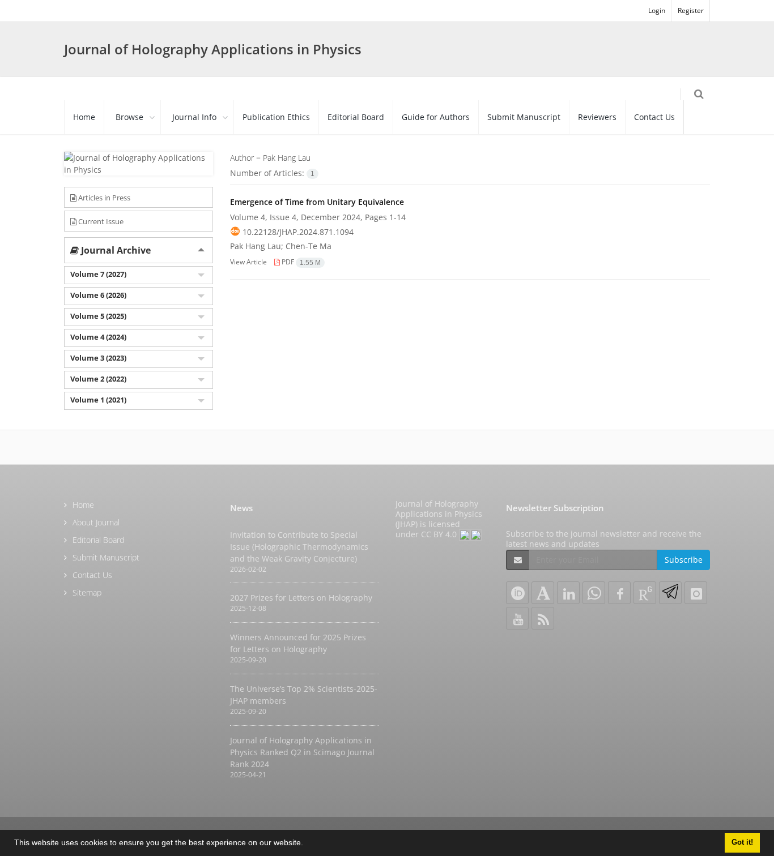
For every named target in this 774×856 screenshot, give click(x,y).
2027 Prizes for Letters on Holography (301, 597)
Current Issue (100, 221)
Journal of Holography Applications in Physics (213, 49)
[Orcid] (517, 592)
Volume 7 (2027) (98, 274)
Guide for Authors (436, 117)
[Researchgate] (644, 592)
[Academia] (542, 592)
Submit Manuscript (523, 117)
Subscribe (684, 559)
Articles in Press (103, 197)
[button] (307, 844)
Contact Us (654, 117)
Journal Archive (115, 250)
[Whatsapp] (593, 592)
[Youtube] (517, 618)
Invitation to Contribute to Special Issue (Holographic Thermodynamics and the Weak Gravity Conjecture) (299, 546)
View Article (248, 262)
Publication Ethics (276, 117)
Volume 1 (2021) (98, 400)
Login (656, 10)
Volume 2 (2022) (98, 379)
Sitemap (87, 592)
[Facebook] (619, 592)
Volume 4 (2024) (98, 337)
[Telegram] (670, 592)
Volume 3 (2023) (98, 358)
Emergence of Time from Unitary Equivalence (317, 201)
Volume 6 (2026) (98, 295)
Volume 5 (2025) (98, 316)
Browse (129, 117)
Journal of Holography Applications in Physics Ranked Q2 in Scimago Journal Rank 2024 (302, 752)
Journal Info (194, 117)
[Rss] (542, 618)
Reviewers (597, 117)
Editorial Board (356, 117)
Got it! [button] (742, 842)
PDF (300, 262)
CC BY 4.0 (440, 534)
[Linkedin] (568, 592)
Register (691, 10)
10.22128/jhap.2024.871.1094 (298, 231)
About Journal (96, 522)
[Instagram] (695, 592)
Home (84, 117)
